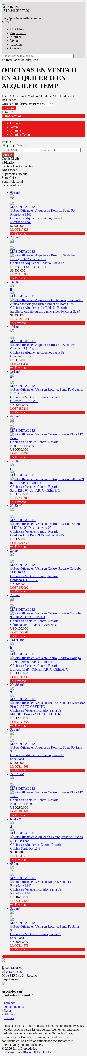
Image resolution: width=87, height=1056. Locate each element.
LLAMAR (17, 29)
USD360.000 (19, 677)
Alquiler (15, 37)
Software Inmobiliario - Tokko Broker (27, 1052)
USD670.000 (19, 900)
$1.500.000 (19, 274)
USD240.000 (19, 408)
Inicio (5, 96)
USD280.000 (19, 811)
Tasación (16, 44)
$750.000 (19, 856)
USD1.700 (19, 363)
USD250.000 (19, 721)
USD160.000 (19, 498)
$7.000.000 (19, 229)
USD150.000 (19, 632)
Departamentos (14, 1007)
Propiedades (18, 33)
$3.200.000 (19, 766)
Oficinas (18, 96)
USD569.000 (19, 945)
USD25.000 (19, 587)
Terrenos (9, 1003)
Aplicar (7, 154)
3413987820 (13, 971)
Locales (9, 1018)
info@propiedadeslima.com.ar (22, 18)
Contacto (16, 48)
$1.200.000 (19, 319)
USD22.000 (19, 542)
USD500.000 (19, 453)
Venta (14, 40)
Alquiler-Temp (62, 96)
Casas (7, 1010)
